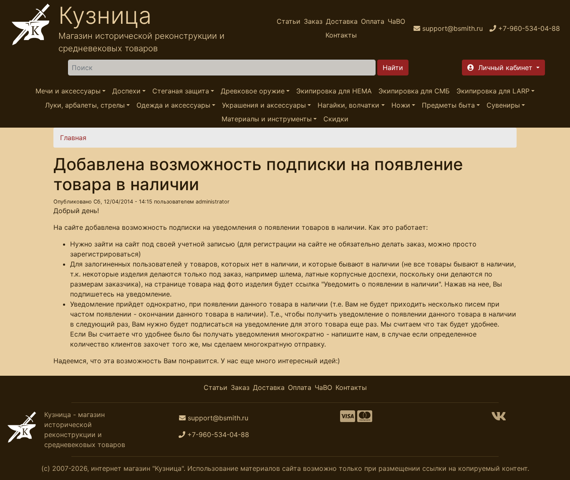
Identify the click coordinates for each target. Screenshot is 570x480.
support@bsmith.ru (218, 418)
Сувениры (503, 105)
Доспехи (126, 91)
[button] (503, 67)
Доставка (342, 21)
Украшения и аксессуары (264, 105)
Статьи (288, 21)
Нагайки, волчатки (348, 105)
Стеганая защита (180, 91)
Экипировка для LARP (493, 91)
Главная (73, 137)
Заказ (313, 21)
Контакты (341, 35)
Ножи (400, 105)
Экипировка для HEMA (334, 91)
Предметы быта (448, 105)
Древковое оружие (253, 91)
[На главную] (31, 28)
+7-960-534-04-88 (218, 434)
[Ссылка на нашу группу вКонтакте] (498, 419)
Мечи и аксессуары (68, 91)
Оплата (372, 21)
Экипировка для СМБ (414, 91)
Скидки (335, 119)
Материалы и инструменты (267, 119)
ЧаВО (396, 21)
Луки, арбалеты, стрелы (85, 105)
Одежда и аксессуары (173, 105)
